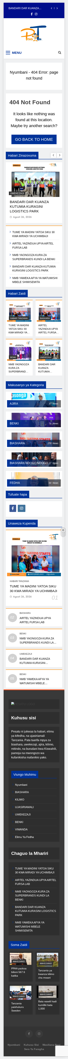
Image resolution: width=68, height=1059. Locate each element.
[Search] (59, 52)
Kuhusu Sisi (31, 1044)
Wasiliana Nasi (51, 1044)
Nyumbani (19, 72)
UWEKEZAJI (17, 193)
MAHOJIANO (19, 961)
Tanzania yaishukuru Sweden (17, 1007)
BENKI (13, 357)
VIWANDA (21, 829)
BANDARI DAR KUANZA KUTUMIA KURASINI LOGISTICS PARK (29, 8)
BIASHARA (45, 318)
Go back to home (34, 139)
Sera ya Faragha (34, 1049)
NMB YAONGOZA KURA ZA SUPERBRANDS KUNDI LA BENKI (37, 642)
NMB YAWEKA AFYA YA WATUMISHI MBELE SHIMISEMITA (34, 683)
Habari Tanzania (19, 318)
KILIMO (19, 799)
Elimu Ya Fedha (24, 836)
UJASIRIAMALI (24, 807)
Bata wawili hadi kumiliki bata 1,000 (47, 1005)
